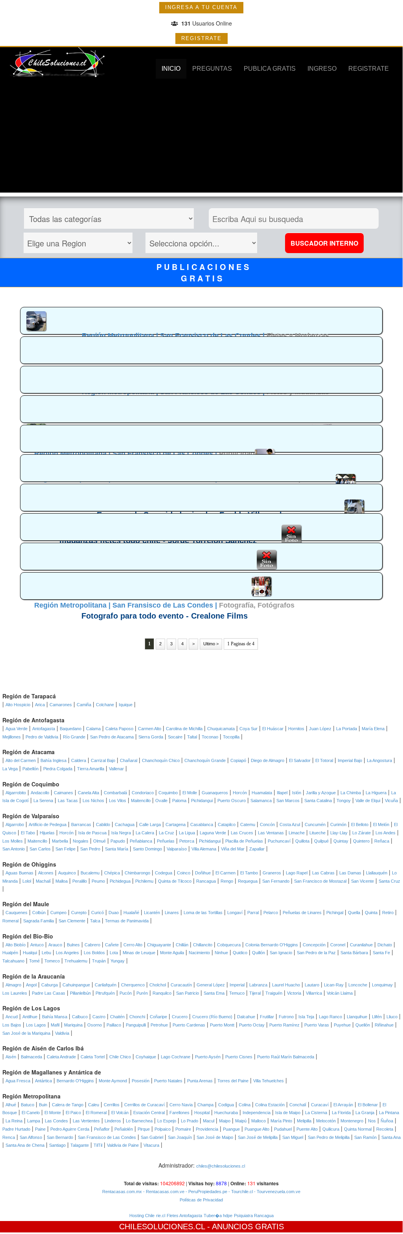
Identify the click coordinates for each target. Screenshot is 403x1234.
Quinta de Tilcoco (174, 881)
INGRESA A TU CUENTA (201, 7)
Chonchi (137, 1016)
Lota (114, 952)
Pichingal (334, 912)
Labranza (258, 984)
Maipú (241, 1120)
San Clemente (72, 920)
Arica (40, 704)
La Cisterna (316, 1112)
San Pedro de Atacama (112, 737)
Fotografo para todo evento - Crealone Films (164, 615)
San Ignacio (281, 952)
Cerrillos (112, 1104)
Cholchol (157, 984)
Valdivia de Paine (123, 1145)
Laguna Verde (213, 832)
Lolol (26, 881)
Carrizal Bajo (103, 760)
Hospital (202, 1112)
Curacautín (181, 984)
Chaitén (117, 1016)
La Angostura (379, 760)
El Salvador (300, 760)
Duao (114, 912)
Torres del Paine (232, 1080)
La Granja (364, 1112)
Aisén (11, 1056)
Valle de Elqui (367, 800)
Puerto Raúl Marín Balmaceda (285, 1056)
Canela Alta (88, 792)
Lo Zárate (361, 832)
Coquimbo (168, 792)
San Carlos (40, 849)
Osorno (94, 1025)
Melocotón (326, 1120)
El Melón (381, 824)
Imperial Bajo (350, 760)
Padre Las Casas (48, 993)
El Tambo (249, 872)
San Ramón (365, 1137)
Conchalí (297, 1104)
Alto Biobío (16, 944)
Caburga (49, 984)
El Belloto (359, 824)
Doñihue (203, 872)
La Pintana (389, 1112)
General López (211, 984)
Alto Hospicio (18, 704)
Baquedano (70, 728)
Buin (43, 1104)
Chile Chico (120, 1056)
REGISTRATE (201, 38)
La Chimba (350, 792)
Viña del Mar (233, 849)
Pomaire (183, 1129)
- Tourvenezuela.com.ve (276, 1191)
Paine (40, 1129)
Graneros (272, 872)
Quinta (371, 912)
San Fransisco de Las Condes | (213, 336)
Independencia (257, 1112)
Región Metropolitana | (121, 336)
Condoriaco (143, 792)
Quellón (362, 1025)
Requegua (248, 881)
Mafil (55, 1025)
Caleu (93, 1104)
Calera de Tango (67, 1104)
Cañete (112, 944)
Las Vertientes (86, 1120)
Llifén (377, 1016)
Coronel (337, 944)
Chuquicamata (221, 728)
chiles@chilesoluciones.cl (220, 1166)
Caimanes (63, 792)
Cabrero (92, 944)
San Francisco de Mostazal (320, 881)
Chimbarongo (137, 872)
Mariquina (73, 1025)
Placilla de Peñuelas (244, 841)
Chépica (112, 872)
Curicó (97, 912)
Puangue (231, 1129)
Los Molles (12, 841)
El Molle (189, 792)
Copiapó (238, 760)
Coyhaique (146, 1056)
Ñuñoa (387, 1120)
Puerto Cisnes (238, 1056)
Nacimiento (199, 952)
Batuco (27, 1104)
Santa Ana (391, 1137)
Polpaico (163, 1129)
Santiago (57, 1145)
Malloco (258, 1120)
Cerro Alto (132, 944)
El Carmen (225, 872)
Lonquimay (382, 984)
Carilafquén (105, 984)
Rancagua (206, 881)
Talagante (79, 1145)
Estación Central (149, 1112)
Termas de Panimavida (127, 920)
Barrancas (81, 824)
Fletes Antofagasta (184, 1215)
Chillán (182, 944)
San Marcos (288, 800)
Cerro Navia (181, 1104)
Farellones (179, 1112)
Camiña (84, 704)
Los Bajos (11, 1025)
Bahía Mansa (54, 1016)
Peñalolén (123, 1129)
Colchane (105, 704)
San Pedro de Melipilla (329, 1137)
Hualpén (10, 952)
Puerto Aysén (208, 1056)
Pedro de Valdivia (42, 737)
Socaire (175, 737)
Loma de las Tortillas (203, 912)
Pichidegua (120, 881)
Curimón (338, 824)
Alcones (45, 872)
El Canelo (31, 1112)
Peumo (98, 881)
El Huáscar (272, 728)
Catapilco (227, 824)
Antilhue (29, 1016)
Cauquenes (17, 912)
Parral (253, 912)
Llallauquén (376, 872)
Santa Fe (381, 952)
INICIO (171, 68)
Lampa (33, 1120)
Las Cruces (242, 832)
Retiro (388, 912)
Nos (372, 1120)
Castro (98, 1016)
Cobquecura (229, 944)
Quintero (361, 841)
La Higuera (376, 792)
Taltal (192, 737)
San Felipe (65, 849)
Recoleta (384, 1129)
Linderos (113, 1120)
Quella (354, 912)
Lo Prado (189, 1120)
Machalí (43, 881)
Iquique (125, 704)
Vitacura (151, 1145)
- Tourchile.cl (240, 1191)
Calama (93, 728)
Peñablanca (141, 841)
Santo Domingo (147, 849)
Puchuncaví (279, 841)
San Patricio (187, 993)
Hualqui (30, 952)
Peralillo (79, 881)
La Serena (43, 800)
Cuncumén (315, 824)
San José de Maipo (215, 1137)
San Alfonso (31, 1137)
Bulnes (73, 944)
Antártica (43, 1080)
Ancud (12, 1016)
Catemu (247, 824)
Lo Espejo (166, 1120)
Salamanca (261, 800)
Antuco (37, 944)
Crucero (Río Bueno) (212, 1016)
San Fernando (275, 881)
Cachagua (124, 824)
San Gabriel (152, 1137)
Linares (172, 912)
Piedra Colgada (57, 768)
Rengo (227, 881)
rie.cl (160, 1215)
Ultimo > (211, 643)
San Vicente (362, 881)
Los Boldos (94, 952)
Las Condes (56, 1120)
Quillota (302, 841)
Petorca (186, 841)
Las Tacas (68, 800)
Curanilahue (361, 944)
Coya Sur (248, 728)
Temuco (237, 993)
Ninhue (221, 952)
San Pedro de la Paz (316, 952)
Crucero (180, 1016)
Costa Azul (290, 824)
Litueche (317, 832)
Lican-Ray (334, 984)
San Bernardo (60, 1137)
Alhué (11, 1104)
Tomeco (52, 961)
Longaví (235, 912)
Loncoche (357, 984)
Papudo (117, 841)
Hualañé (131, 912)
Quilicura (330, 1129)
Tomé (34, 961)
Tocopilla (231, 737)
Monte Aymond (113, 1080)
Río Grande (74, 737)
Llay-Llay (339, 832)
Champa (205, 1104)
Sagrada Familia (38, 920)
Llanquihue (357, 1016)
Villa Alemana (203, 849)
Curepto (78, 912)
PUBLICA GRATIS (270, 68)
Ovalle (161, 800)
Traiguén (273, 993)
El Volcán (120, 1112)
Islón (296, 792)
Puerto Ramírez (284, 1025)
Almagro (13, 984)
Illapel (282, 792)
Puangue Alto (257, 1129)
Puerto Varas (316, 1025)
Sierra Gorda (150, 737)
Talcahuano (13, 961)
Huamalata (262, 792)
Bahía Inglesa (53, 760)
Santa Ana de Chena (25, 1145)
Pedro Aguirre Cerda (69, 1129)
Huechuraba (226, 1112)
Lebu (46, 952)
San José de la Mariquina (26, 1033)
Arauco (55, 944)
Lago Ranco (330, 1016)
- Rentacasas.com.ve (163, 1191)
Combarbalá (115, 792)
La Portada (346, 728)
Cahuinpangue (76, 984)
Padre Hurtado (16, 1129)
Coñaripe (158, 1016)
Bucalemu (90, 872)
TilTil (98, 1145)
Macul (208, 1120)
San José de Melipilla (258, 1137)
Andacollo (40, 792)
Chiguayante (159, 944)
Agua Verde (17, 728)
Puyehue (342, 1025)
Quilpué (321, 841)
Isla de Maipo (287, 1112)
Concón (267, 824)
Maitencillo (141, 800)
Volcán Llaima (340, 993)
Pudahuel (283, 1129)
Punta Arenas (200, 1080)
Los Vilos (117, 800)
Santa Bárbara (354, 952)
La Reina (14, 1120)
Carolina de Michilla (184, 728)
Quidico (240, 952)
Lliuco (391, 1016)
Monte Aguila (172, 952)
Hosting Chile (142, 1215)
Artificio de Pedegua (47, 824)
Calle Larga (150, 824)
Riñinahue (384, 1025)
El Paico (73, 1112)
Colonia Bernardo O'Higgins (271, 944)
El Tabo (28, 832)
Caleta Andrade (61, 1056)
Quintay (340, 841)
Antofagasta (43, 728)
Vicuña (391, 800)
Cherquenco (133, 984)
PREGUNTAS (212, 68)
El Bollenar (368, 1104)
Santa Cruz (389, 881)
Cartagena (176, 824)
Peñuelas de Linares (302, 912)
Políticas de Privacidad (201, 1199)
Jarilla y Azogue (321, 792)
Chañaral (128, 760)
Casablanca (201, 824)
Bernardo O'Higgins (75, 1080)
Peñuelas (166, 841)
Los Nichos (93, 800)
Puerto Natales (168, 1080)
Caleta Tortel (93, 1056)
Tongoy (344, 800)
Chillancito (202, 944)
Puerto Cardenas (189, 1025)
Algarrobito (16, 792)
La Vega (10, 768)
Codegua (163, 872)
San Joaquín (180, 1137)
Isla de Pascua (92, 832)
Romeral (10, 920)
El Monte (52, 1112)
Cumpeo (58, 912)
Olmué (99, 841)
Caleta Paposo (119, 728)
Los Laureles (14, 993)
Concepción (314, 944)
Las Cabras (323, 872)
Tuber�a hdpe (218, 1215)
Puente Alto (307, 1129)
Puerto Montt (222, 1025)
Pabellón (30, 768)
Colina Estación (270, 1104)
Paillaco (114, 1025)
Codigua (226, 1104)
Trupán (99, 961)
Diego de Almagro (267, 760)
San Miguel (292, 1137)
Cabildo (103, 824)
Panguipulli (136, 1025)
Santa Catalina (318, 800)
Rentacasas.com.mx (122, 1191)
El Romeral (96, 1112)
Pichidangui (202, 800)
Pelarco (270, 912)
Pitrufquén (105, 993)
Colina (244, 1104)
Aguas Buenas (19, 872)
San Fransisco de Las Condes (107, 1137)
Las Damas (350, 872)
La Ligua (187, 832)
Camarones (61, 704)
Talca (95, 920)
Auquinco (67, 872)
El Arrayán (343, 1104)
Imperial (237, 984)
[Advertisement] (201, 138)
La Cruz (166, 832)
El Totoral (324, 760)
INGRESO (322, 68)
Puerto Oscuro (231, 800)
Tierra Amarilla (90, 768)
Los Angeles (67, 952)
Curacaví (320, 1104)
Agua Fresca (18, 1080)
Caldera (78, 760)
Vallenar (116, 768)
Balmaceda (31, 1056)
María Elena (373, 728)
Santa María (116, 849)
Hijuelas (47, 832)
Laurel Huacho (286, 984)
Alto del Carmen (21, 760)
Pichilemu (144, 881)
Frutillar (267, 1016)
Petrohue (159, 1025)
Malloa (61, 881)
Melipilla (304, 1120)
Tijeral (255, 993)
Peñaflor (102, 1129)
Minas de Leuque (139, 952)
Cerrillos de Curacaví (144, 1104)
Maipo (224, 1120)
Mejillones (11, 737)
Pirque (144, 1129)
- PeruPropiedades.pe (205, 1191)
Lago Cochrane (175, 1056)
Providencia (207, 1129)
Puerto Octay (252, 1025)
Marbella (60, 841)
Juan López (320, 728)
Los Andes (385, 832)
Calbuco (80, 1016)
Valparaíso (177, 849)
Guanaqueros (215, 792)
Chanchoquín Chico (161, 760)
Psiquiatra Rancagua (254, 1215)
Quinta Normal (358, 1129)
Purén (142, 993)
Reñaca (381, 841)
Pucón (126, 993)
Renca (8, 1137)
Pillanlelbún (80, 993)
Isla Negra (121, 832)
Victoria (294, 993)
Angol (31, 984)
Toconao (210, 737)
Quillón (258, 952)
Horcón (240, 792)
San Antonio (13, 849)
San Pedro (90, 849)
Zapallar (257, 849)
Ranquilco (162, 993)
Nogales (80, 841)
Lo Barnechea (139, 1120)
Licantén (152, 912)
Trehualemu (75, 961)
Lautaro (312, 984)
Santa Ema (214, 993)
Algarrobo (15, 824)
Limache (297, 832)
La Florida (341, 1112)
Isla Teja (306, 1016)
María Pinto (281, 1120)
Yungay (117, 961)
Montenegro (351, 1120)
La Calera (145, 832)
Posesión (140, 1080)
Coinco (183, 872)
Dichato (384, 944)
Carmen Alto (149, 728)
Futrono (286, 1016)
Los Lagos (36, 1025)
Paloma (179, 800)
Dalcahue (246, 1016)
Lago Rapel (296, 872)
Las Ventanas (271, 832)
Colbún (39, 912)
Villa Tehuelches (268, 1080)
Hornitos (296, 728)
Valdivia (62, 1033)
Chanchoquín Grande (205, 760)
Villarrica (314, 993)
